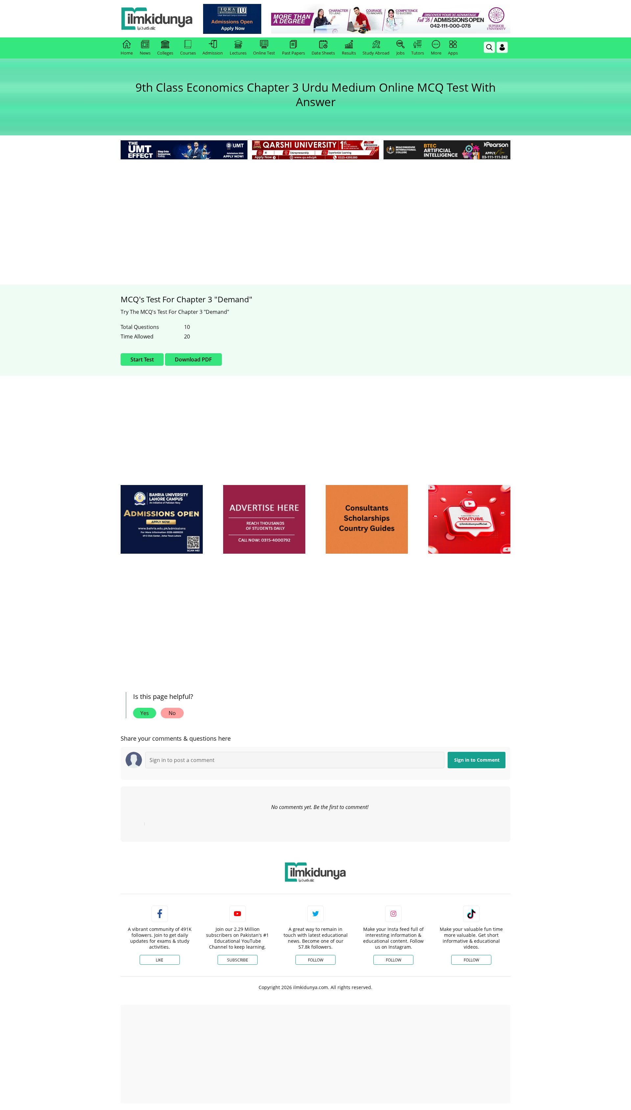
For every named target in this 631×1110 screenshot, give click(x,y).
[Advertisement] (315, 210)
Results (349, 53)
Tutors (417, 53)
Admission (212, 53)
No (172, 713)
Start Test (142, 359)
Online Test (264, 53)
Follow (315, 960)
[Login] (502, 47)
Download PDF (193, 359)
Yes (144, 713)
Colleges (165, 53)
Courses (188, 53)
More (436, 53)
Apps (453, 53)
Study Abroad (375, 53)
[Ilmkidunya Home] (157, 19)
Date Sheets (323, 53)
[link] (232, 19)
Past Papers (293, 53)
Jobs (400, 53)
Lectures (238, 53)
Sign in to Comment (477, 760)
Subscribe (237, 960)
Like (159, 960)
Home (127, 53)
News (145, 53)
